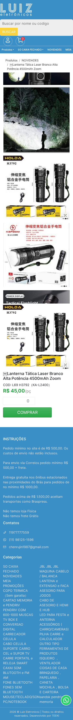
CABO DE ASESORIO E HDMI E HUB (54, 605)
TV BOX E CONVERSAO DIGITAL (13, 624)
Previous (8, 337)
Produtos (11, 60)
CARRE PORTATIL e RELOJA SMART (18, 660)
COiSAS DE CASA (53, 668)
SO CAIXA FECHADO (11, 568)
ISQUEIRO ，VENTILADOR (50, 660)
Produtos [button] (7, 49)
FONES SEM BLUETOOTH (13, 689)
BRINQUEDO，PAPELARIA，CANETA (51, 677)
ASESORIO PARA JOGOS (52, 593)
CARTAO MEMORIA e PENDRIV (17, 602)
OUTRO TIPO (49, 644)
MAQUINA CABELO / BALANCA (54, 573)
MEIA (68, 49)
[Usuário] (7, 41)
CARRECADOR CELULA (14, 636)
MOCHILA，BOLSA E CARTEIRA (54, 689)
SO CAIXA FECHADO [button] (30, 49)
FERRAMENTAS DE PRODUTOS (54, 651)
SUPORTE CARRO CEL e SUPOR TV (16, 651)
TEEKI (55, 715)
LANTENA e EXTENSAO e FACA (54, 583)
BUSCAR (8, 32)
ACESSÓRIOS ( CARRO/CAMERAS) (54, 626)
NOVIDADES (54, 49)
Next (64, 337)
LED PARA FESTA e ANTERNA (54, 617)
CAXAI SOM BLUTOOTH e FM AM (16, 673)
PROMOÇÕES (13, 586)
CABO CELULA (14, 644)
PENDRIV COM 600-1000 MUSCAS (18, 612)
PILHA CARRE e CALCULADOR (51, 636)
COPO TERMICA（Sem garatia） (15, 593)
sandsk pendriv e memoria (53, 699)
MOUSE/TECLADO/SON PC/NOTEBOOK (21, 699)
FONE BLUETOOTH (17, 682)
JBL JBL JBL (49, 566)
